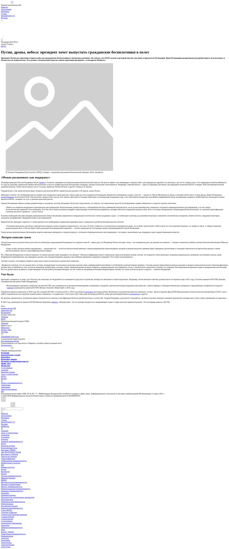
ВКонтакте (5, 328)
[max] (2, 26)
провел (42, 182)
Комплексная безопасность (12, 508)
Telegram (4, 317)
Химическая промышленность (13, 534)
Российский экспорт (9, 506)
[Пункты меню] (2, 39)
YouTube (4, 332)
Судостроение (6, 368)
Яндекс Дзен (6, 330)
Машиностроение (8, 478)
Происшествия (7, 500)
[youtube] (2, 29)
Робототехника (7, 504)
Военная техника (8, 372)
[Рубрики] (2, 20)
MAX (3, 319)
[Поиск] (2, 411)
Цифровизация (7, 536)
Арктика (4, 439)
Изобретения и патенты (10, 463)
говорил (10, 288)
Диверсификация (8, 459)
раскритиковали (7, 197)
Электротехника (7, 545)
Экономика (5, 387)
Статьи (4, 14)
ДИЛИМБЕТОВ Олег (10, 337)
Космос (4, 379)
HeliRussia (5, 426)
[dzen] (2, 34)
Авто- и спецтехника (9, 374)
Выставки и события (9, 454)
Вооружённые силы (9, 448)
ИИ (2, 392)
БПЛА (3, 46)
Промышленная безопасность (13, 502)
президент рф (6, 310)
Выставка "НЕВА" (8, 450)
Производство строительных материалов (17, 497)
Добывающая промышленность (14, 461)
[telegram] (2, 23)
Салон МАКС (6, 510)
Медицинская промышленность (14, 482)
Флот (3, 530)
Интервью (5, 12)
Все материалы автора (10, 341)
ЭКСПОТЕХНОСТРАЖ (11, 452)
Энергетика (5, 385)
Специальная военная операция (14, 515)
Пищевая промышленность (12, 491)
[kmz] (13, 406)
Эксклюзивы (6, 9)
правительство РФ (8, 308)
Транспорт (5, 525)
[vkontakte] (2, 32)
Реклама (4, 18)
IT (2, 381)
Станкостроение (7, 517)
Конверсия (5, 472)
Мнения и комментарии (10, 484)
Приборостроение (8, 495)
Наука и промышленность (11, 383)
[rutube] (2, 37)
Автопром (5, 435)
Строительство (7, 519)
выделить (89, 292)
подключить (135, 294)
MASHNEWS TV (8, 16)
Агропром (5, 437)
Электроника (6, 543)
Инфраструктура (8, 467)
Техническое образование (11, 523)
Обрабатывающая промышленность (15, 489)
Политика (5, 493)
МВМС (4, 480)
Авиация (4, 370)
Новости (4, 7)
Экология (5, 538)
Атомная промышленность (12, 441)
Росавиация (5, 313)
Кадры (3, 469)
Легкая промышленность (11, 476)
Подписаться (6, 345)
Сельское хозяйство (9, 512)
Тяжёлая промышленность (11, 528)
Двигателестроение (9, 389)
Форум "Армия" (7, 532)
